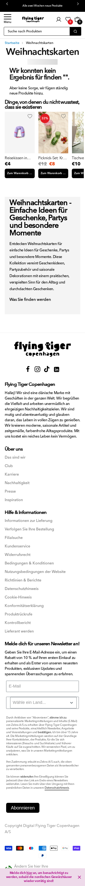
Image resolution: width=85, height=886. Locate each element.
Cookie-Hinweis (18, 597)
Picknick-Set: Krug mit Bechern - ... (52, 158)
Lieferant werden (19, 631)
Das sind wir (15, 457)
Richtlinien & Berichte (23, 580)
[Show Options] (71, 702)
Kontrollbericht (18, 622)
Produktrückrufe (18, 614)
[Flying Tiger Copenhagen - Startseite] (42, 349)
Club (9, 466)
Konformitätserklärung (24, 605)
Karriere (12, 474)
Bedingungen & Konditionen (29, 563)
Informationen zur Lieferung (28, 520)
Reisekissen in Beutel (16, 158)
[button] (7, 19)
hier (29, 873)
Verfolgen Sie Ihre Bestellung (29, 529)
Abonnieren (23, 807)
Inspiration (14, 500)
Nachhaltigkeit (17, 483)
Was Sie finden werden (30, 300)
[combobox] (43, 702)
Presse (10, 491)
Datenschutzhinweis (21, 588)
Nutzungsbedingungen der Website (35, 571)
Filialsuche (14, 537)
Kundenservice (17, 546)
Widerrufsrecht (17, 554)
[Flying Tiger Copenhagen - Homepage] (33, 19)
